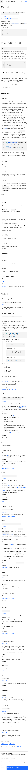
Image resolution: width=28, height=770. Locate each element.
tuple (9, 389)
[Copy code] (25, 30)
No (10, 743)
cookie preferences (5, 762)
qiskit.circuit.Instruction (8, 468)
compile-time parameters (8, 516)
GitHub (2, 16)
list (3, 281)
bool (3, 670)
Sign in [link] (25, 1)
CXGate (4, 502)
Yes (3, 743)
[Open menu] (1, 1)
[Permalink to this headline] (11, 7)
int (3, 256)
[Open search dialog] (21, 1)
